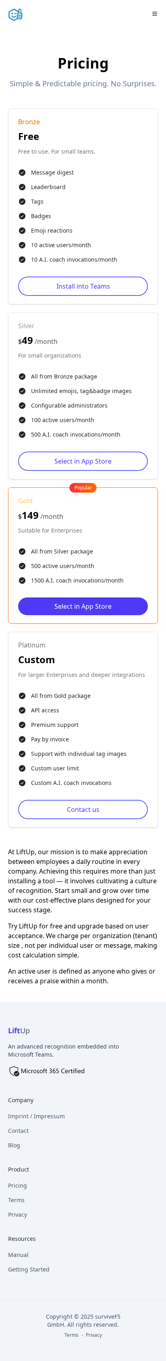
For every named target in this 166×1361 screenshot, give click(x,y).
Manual (18, 1255)
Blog (14, 1145)
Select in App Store (83, 461)
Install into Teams (83, 286)
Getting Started (29, 1269)
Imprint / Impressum (36, 1116)
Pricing (17, 1185)
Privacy (17, 1214)
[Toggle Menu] (154, 13)
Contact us (83, 809)
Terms (16, 1200)
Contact (18, 1130)
